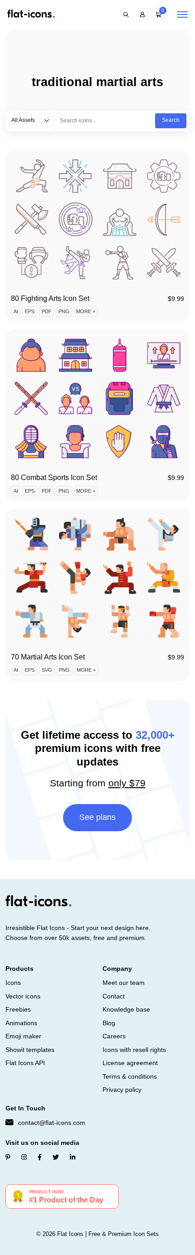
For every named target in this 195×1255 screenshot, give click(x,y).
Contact (113, 996)
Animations (21, 1023)
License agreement (130, 1062)
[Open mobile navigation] (182, 14)
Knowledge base (126, 1009)
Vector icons (22, 996)
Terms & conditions (129, 1076)
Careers (114, 1036)
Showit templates (29, 1049)
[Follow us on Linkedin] (72, 1157)
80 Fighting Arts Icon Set (50, 298)
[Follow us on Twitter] (56, 1157)
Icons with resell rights (134, 1049)
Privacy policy (121, 1089)
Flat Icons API (25, 1062)
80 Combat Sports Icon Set (54, 477)
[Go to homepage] (30, 14)
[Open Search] (126, 14)
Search (171, 120)
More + (85, 311)
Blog (108, 1023)
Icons (13, 982)
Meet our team (123, 982)
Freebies (18, 1009)
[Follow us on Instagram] (24, 1157)
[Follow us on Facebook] (40, 1157)
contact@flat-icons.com (51, 1122)
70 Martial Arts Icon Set (48, 657)
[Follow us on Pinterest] (7, 1157)
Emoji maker (23, 1036)
